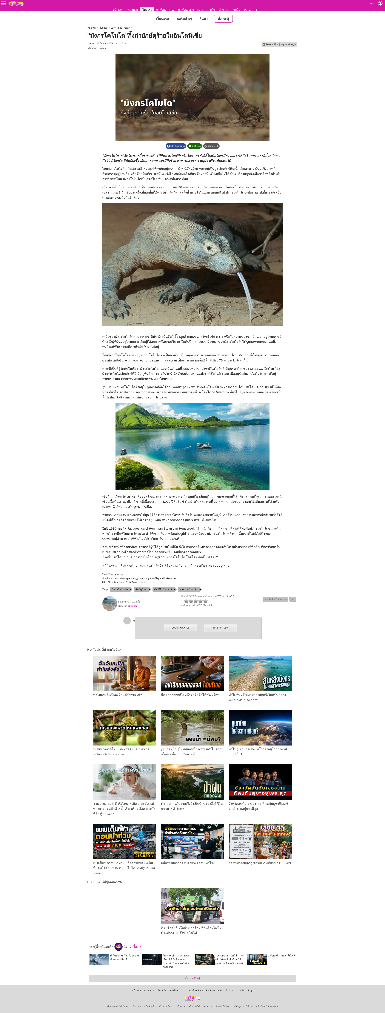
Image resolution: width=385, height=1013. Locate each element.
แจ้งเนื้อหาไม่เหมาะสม (267, 1006)
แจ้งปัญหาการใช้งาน (243, 1006)
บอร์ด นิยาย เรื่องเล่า (120, 28)
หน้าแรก (118, 9)
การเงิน (236, 9)
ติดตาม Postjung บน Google (281, 44)
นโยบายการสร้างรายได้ (188, 1006)
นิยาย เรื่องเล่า (133, 946)
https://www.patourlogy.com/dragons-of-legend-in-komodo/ (145, 578)
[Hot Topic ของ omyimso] (109, 610)
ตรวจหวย (132, 9)
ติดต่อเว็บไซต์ (222, 1006)
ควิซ (212, 9)
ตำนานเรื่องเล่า (188, 589)
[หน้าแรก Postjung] (16, 3)
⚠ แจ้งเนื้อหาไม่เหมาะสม (276, 599)
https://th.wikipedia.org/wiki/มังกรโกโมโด (124, 582)
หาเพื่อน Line (186, 9)
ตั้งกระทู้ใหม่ (192, 978)
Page (247, 10)
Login (180, 627)
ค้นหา (203, 18)
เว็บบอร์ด (147, 9)
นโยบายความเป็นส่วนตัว (143, 1006)
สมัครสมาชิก (220, 628)
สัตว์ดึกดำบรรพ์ (163, 589)
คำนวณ (223, 9)
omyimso (102, 48)
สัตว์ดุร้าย (141, 589)
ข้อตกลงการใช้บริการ (117, 1006)
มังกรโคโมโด (120, 589)
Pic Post (202, 10)
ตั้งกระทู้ (223, 18)
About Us (208, 1006)
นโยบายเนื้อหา (166, 1006)
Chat (171, 10)
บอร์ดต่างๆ (184, 18)
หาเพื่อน (161, 9)
